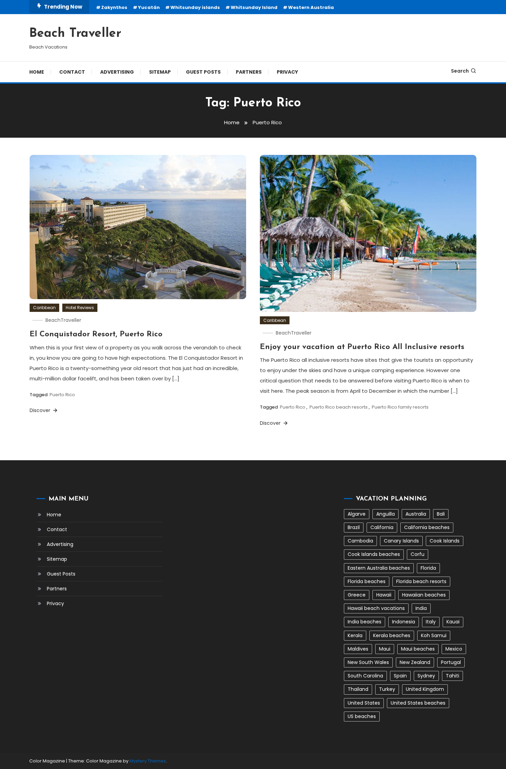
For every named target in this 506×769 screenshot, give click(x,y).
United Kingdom (425, 689)
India (421, 608)
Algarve (357, 513)
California (381, 527)
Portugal (451, 662)
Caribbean (44, 307)
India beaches (364, 621)
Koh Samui (433, 635)
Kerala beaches (391, 635)
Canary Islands (401, 540)
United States (364, 702)
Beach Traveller (75, 34)
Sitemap (160, 72)
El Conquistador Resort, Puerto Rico (96, 334)
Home (36, 72)
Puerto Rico (62, 394)
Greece (357, 594)
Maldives (358, 648)
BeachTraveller (63, 320)
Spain (400, 675)
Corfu (417, 554)
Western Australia (311, 7)
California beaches (427, 527)
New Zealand (415, 662)
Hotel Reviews (80, 307)
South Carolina (365, 675)
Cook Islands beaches (374, 554)
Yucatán (149, 7)
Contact (72, 72)
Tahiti (452, 675)
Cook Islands (445, 540)
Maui (384, 648)
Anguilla (385, 513)
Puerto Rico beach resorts (338, 407)
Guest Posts (203, 72)
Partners (249, 72)
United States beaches (418, 702)
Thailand (358, 689)
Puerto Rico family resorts (400, 407)
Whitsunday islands (195, 7)
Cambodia (360, 540)
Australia (415, 513)
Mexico (453, 648)
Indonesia (403, 621)
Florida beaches (367, 581)
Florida (428, 568)
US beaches (362, 716)
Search (460, 70)
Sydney (426, 675)
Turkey (387, 689)
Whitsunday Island (254, 7)
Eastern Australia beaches (379, 568)
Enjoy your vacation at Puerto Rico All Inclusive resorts (362, 347)
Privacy (287, 72)
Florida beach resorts (421, 581)
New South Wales (368, 662)
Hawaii (383, 594)
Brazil (354, 527)
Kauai (453, 621)
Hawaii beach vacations (376, 608)
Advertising (117, 72)
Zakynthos (114, 7)
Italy (431, 621)
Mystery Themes (147, 761)
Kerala (355, 635)
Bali (441, 513)
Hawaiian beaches (424, 594)
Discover (41, 410)
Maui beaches (418, 648)
